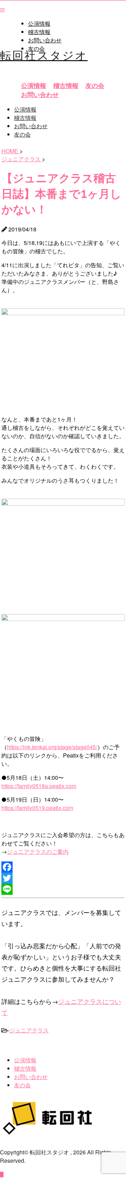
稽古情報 (39, 31)
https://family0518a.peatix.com (38, 786)
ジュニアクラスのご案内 (38, 852)
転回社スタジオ (44, 55)
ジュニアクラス (29, 1030)
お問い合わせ (45, 40)
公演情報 (39, 23)
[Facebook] (63, 867)
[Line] (63, 889)
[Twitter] (63, 878)
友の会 (94, 85)
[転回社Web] (52, 1133)
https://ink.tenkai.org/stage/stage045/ (52, 747)
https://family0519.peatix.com (37, 808)
